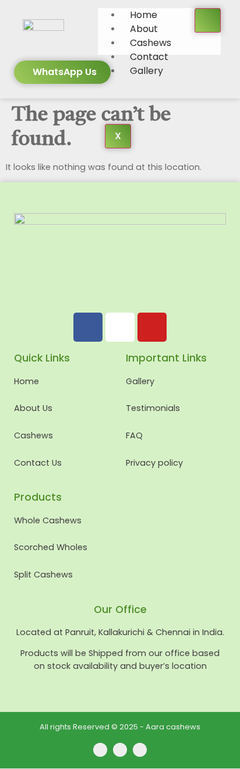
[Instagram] (120, 327)
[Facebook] (88, 327)
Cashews (150, 42)
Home (143, 15)
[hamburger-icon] (208, 20)
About (144, 29)
